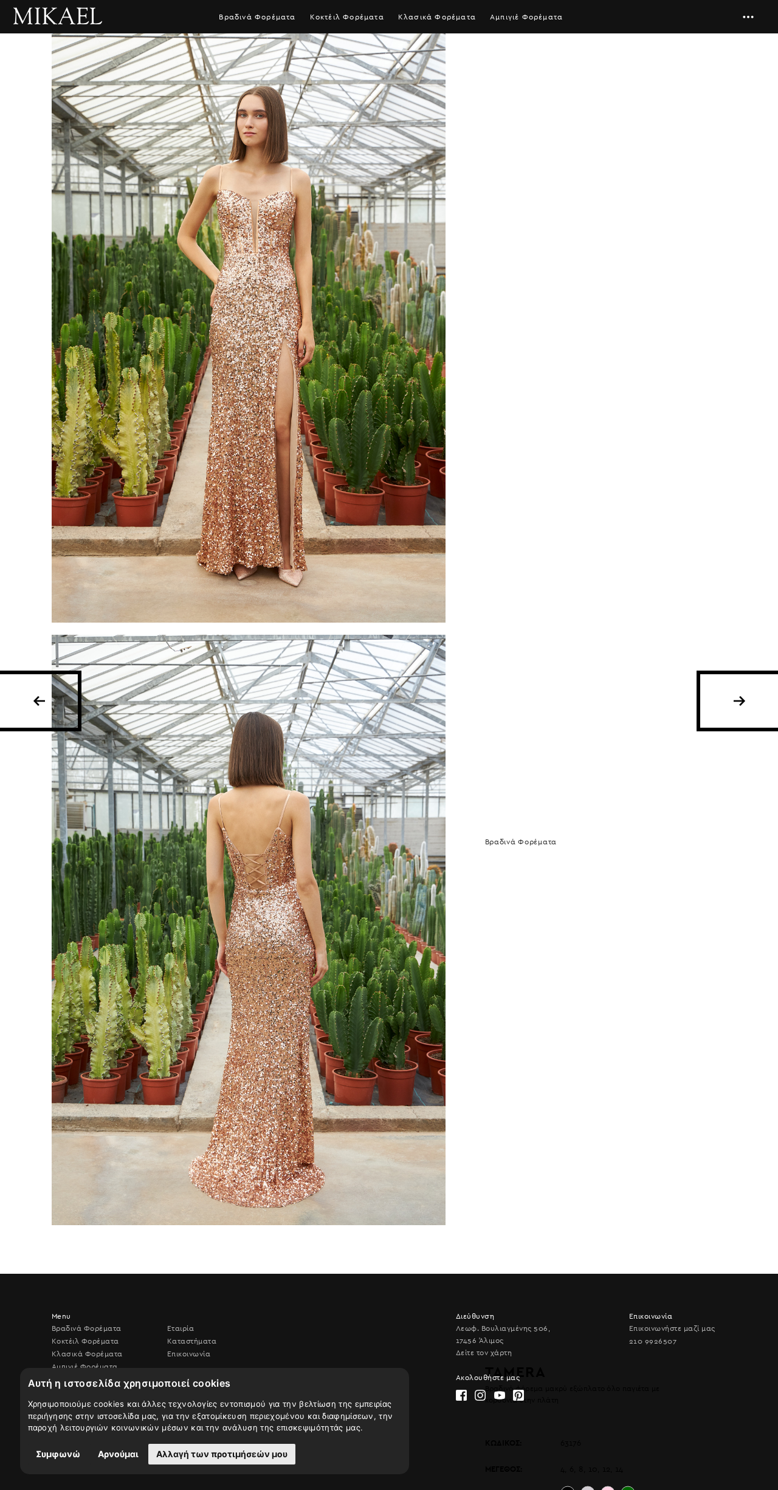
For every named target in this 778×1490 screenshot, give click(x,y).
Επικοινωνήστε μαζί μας (672, 1328)
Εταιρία (180, 1328)
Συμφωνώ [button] (58, 1454)
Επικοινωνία (188, 1354)
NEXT (739, 701)
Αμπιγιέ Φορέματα (526, 17)
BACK (39, 701)
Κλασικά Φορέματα (437, 17)
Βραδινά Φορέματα (257, 17)
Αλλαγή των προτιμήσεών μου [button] (221, 1454)
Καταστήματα (191, 1341)
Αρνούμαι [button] (118, 1454)
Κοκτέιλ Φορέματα (347, 17)
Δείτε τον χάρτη (484, 1352)
